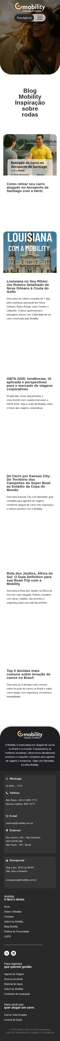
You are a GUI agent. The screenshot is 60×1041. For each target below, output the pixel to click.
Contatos (9, 916)
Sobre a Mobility (13, 911)
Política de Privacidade (16, 931)
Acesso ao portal (13, 979)
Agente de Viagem (14, 974)
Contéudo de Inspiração (17, 993)
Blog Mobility (11, 926)
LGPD (7, 936)
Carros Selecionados (15, 1014)
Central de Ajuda (13, 1019)
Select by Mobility (13, 921)
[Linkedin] (13, 953)
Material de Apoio (13, 984)
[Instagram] (6, 953)
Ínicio (7, 906)
